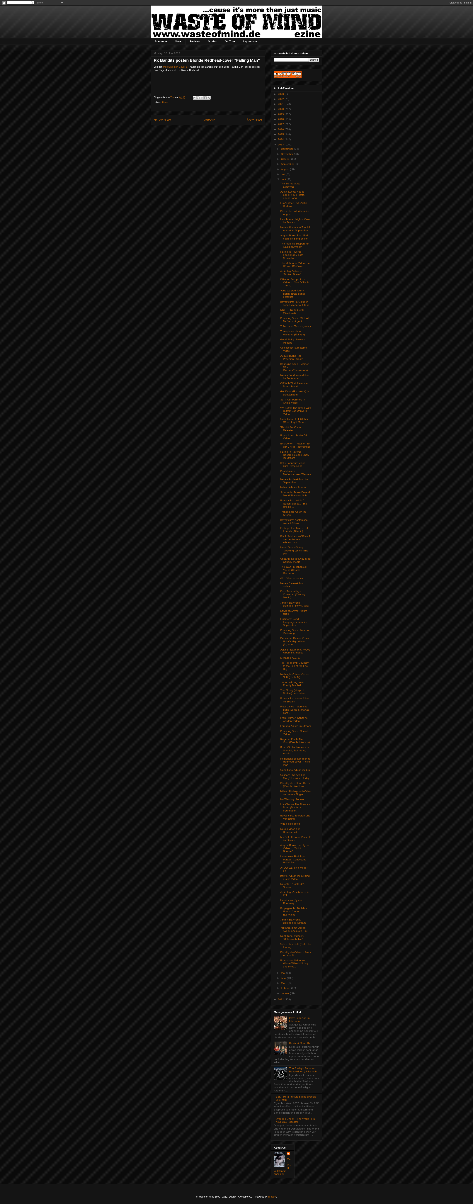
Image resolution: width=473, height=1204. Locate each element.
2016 (281, 129)
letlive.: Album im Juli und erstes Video (295, 877)
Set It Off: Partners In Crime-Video (292, 401)
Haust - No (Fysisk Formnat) (291, 902)
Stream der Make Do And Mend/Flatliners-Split (295, 494)
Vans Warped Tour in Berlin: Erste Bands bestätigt (292, 293)
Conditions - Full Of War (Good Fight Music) (294, 420)
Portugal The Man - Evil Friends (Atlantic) (294, 530)
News (178, 41)
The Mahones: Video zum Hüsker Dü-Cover (295, 264)
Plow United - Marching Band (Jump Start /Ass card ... (294, 709)
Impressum (250, 41)
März (284, 982)
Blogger (272, 1196)
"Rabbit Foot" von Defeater (290, 429)
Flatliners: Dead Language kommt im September (293, 622)
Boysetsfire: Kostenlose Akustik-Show (294, 521)
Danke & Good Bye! (300, 1043)
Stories (212, 41)
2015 (281, 134)
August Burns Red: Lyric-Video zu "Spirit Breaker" (294, 848)
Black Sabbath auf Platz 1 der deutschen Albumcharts (295, 539)
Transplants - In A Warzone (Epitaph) (292, 333)
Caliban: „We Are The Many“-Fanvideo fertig (294, 776)
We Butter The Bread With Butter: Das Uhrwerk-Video (295, 411)
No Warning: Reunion (292, 799)
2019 (281, 114)
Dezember (287, 148)
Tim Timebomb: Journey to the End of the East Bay (294, 665)
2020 (281, 109)
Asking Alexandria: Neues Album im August (295, 651)
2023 (281, 94)
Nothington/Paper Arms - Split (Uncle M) (294, 676)
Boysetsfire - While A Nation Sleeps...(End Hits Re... (293, 503)
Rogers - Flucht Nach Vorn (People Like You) (295, 741)
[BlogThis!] (198, 98)
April (284, 978)
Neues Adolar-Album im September (294, 481)
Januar (285, 993)
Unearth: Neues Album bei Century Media (295, 560)
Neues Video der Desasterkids (290, 830)
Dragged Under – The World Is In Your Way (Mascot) (295, 1120)
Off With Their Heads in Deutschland (294, 385)
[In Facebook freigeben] (205, 98)
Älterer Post (254, 120)
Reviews (195, 41)
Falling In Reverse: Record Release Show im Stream (294, 454)
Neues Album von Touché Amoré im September (295, 229)
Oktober (286, 158)
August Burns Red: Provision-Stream (291, 357)
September (288, 163)
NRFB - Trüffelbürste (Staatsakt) (292, 311)
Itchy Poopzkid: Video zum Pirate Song (292, 464)
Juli (283, 174)
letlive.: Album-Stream (293, 487)
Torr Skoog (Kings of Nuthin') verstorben (292, 692)
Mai (283, 972)
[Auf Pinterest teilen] (209, 98)
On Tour (230, 41)
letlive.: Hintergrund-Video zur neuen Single (295, 793)
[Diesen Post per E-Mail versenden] (195, 98)
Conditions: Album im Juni (295, 769)
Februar (286, 987)
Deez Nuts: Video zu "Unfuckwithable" (292, 937)
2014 (281, 139)
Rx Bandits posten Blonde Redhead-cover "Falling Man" (295, 761)
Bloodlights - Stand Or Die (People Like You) (295, 785)
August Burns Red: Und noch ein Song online (294, 237)
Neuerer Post (162, 120)
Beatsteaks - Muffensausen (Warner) (295, 473)
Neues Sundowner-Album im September (295, 377)
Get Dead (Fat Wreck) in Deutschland (294, 393)
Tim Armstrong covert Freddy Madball (292, 684)
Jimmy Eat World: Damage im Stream (293, 921)
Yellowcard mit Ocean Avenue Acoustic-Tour (294, 929)
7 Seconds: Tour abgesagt (295, 326)
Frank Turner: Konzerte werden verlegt (294, 719)
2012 (281, 999)
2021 (281, 104)
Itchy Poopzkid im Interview (299, 1019)
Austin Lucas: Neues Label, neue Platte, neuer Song (292, 194)
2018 (281, 119)
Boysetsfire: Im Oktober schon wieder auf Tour (294, 303)
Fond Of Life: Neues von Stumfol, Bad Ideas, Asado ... (294, 750)
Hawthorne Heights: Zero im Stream (295, 221)
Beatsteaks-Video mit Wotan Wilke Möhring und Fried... (294, 963)
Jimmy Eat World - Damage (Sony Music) (294, 604)
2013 (281, 144)
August (285, 169)
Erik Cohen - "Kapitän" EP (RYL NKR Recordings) (295, 445)
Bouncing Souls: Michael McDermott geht (294, 320)
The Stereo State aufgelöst (290, 185)
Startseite (161, 41)
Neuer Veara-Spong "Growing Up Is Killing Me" (294, 550)
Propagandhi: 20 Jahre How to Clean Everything (293, 911)
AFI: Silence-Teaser (291, 578)
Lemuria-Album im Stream (295, 725)
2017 (281, 124)
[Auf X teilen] (202, 98)
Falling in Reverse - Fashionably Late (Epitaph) (291, 254)
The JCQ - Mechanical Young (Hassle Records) (293, 570)
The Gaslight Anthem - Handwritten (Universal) (303, 1070)
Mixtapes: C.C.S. (290, 657)
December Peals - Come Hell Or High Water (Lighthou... (294, 641)
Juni (284, 179)
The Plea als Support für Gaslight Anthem (294, 245)
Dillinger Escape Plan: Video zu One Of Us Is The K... (294, 282)
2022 (281, 99)
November (287, 153)
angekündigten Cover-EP (176, 66)
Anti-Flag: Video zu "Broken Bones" (291, 273)
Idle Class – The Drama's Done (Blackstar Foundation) (295, 807)
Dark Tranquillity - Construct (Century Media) (292, 594)
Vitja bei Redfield (290, 823)
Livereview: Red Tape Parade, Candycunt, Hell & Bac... (293, 859)
